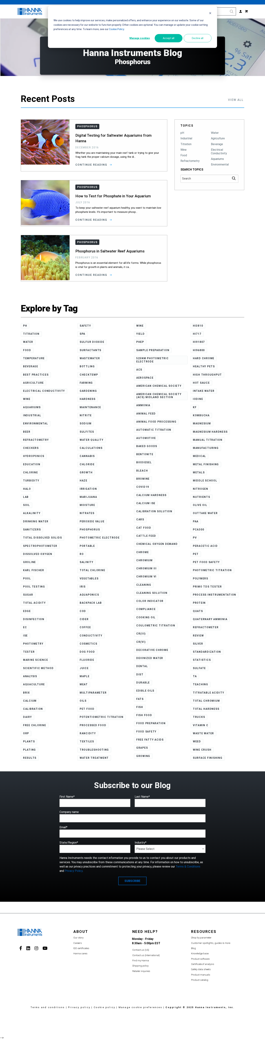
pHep (140, 341)
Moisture (87, 505)
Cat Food (143, 527)
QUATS (198, 611)
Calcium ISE (145, 503)
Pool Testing (34, 586)
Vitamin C (200, 725)
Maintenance (90, 407)
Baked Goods (146, 446)
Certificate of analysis (202, 964)
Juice (84, 668)
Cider (84, 619)
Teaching (200, 684)
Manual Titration (207, 439)
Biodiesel (144, 462)
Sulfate (199, 668)
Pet (196, 554)
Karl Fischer (33, 570)
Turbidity (31, 480)
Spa (82, 333)
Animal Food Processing (156, 421)
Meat (84, 684)
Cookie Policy (116, 29)
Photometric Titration (212, 570)
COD (83, 611)
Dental (142, 666)
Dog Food (87, 651)
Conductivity (91, 635)
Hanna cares (80, 953)
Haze (83, 480)
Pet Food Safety (206, 562)
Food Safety (146, 731)
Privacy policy (79, 1007)
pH (182, 133)
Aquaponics (89, 594)
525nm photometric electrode (152, 360)
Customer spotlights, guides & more (210, 943)
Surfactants (90, 350)
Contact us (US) (140, 950)
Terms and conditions (47, 1007)
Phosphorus (90, 529)
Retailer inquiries (141, 971)
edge (27, 611)
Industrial (186, 138)
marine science (35, 659)
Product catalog (199, 980)
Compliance (146, 609)
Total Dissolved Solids (42, 537)
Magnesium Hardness (210, 431)
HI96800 (199, 350)
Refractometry (190, 161)
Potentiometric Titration (101, 717)
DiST (139, 674)
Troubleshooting (94, 749)
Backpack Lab (91, 602)
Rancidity (88, 733)
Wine (183, 149)
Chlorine (30, 472)
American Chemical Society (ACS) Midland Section (159, 396)
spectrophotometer (40, 545)
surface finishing (207, 757)
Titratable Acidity (208, 692)
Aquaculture (34, 684)
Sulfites (87, 431)
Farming (86, 382)
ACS (139, 369)
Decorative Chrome (152, 650)
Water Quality (91, 439)
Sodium (86, 423)
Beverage (217, 144)
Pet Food (87, 708)
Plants (29, 741)
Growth (86, 472)
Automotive (146, 438)
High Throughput (207, 374)
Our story (78, 937)
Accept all (168, 38)
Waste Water (203, 733)
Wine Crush (202, 749)
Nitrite (86, 415)
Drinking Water (35, 521)
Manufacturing (206, 448)
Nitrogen (200, 488)
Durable (143, 682)
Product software (200, 959)
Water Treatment (94, 757)
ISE (25, 635)
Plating (29, 749)
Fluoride (87, 659)
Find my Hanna (140, 960)
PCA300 (198, 529)
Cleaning (143, 584)
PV (195, 537)
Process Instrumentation (214, 594)
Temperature (34, 358)
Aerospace (145, 377)
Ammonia (143, 405)
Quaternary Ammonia (210, 619)
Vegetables (89, 578)
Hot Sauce (201, 382)
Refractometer (206, 627)
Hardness (88, 399)
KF (195, 407)
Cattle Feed (146, 535)
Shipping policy (140, 965)
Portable (87, 545)
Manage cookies (139, 38)
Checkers (31, 448)
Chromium (144, 560)
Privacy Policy (74, 871)
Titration (185, 144)
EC (25, 627)
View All (236, 100)
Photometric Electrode (100, 537)
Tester (29, 651)
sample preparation (152, 350)
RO (82, 554)
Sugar (28, 594)
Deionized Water (149, 658)
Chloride (87, 464)
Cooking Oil (146, 617)
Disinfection (33, 619)
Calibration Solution (154, 511)
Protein (199, 602)
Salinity (86, 562)
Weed (197, 741)
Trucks (199, 717)
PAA (195, 521)
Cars (140, 519)
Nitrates (87, 513)
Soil (26, 505)
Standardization (207, 651)
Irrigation (88, 488)
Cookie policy (104, 1007)
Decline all (197, 38)
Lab (26, 497)
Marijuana (88, 497)
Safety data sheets (201, 969)
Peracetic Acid (205, 545)
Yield (140, 333)
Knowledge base (200, 953)
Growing (143, 756)
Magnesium (202, 423)
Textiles (87, 741)
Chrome (142, 552)
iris (83, 586)
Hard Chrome (203, 358)
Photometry (33, 643)
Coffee (85, 627)
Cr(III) (141, 633)
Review (198, 635)
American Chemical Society (159, 385)
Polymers (200, 578)
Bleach (142, 470)
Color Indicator (150, 601)
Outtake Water (205, 513)
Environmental (220, 164)
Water (215, 133)
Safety (85, 325)
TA (195, 676)
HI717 (197, 333)
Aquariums (217, 159)
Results (29, 757)
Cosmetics (88, 643)
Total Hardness (206, 708)
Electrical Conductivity (219, 151)
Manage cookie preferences (140, 1007)
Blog (193, 948)
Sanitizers (32, 529)
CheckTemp (89, 374)
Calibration (33, 708)
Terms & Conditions (188, 866)
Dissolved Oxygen (37, 554)
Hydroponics (33, 456)
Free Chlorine (34, 725)
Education (31, 464)
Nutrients (201, 497)
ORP (26, 733)
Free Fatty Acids (150, 739)
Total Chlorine (92, 570)
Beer (26, 431)
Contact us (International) (146, 955)
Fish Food (144, 715)
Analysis (30, 676)
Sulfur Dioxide (92, 341)
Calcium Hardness (151, 495)
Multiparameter (93, 692)
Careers (77, 943)
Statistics (202, 659)
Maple (85, 676)
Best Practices (36, 374)
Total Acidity (34, 602)
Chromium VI (146, 576)
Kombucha (201, 415)
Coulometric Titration (155, 625)
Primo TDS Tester (207, 586)
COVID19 (142, 486)
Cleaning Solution (151, 592)
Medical (199, 456)
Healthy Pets (204, 366)
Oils (83, 700)
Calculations (91, 448)
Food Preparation (151, 723)
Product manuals (200, 974)
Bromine (143, 478)
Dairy (27, 717)
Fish (139, 707)
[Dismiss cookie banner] (210, 13)
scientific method (38, 668)
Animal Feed (146, 413)
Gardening (88, 390)
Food (183, 155)
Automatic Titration (153, 429)
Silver (198, 643)
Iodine (198, 399)
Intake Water (204, 390)
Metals (199, 472)
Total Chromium (206, 700)
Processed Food (93, 725)
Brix (26, 692)
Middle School (205, 480)
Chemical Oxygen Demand (157, 544)
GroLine (29, 562)
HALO (27, 488)
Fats (140, 699)
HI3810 (198, 325)
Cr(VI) (141, 641)
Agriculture (218, 138)
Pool (27, 578)
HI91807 (199, 341)
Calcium (30, 700)
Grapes (142, 747)
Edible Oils (145, 690)
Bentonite (144, 454)
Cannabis (87, 456)
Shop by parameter (201, 937)
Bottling (87, 366)
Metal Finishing (206, 464)
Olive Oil (200, 505)
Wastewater (90, 358)
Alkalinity (32, 513)
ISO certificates (81, 948)
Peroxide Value (92, 521)
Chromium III (146, 568)
